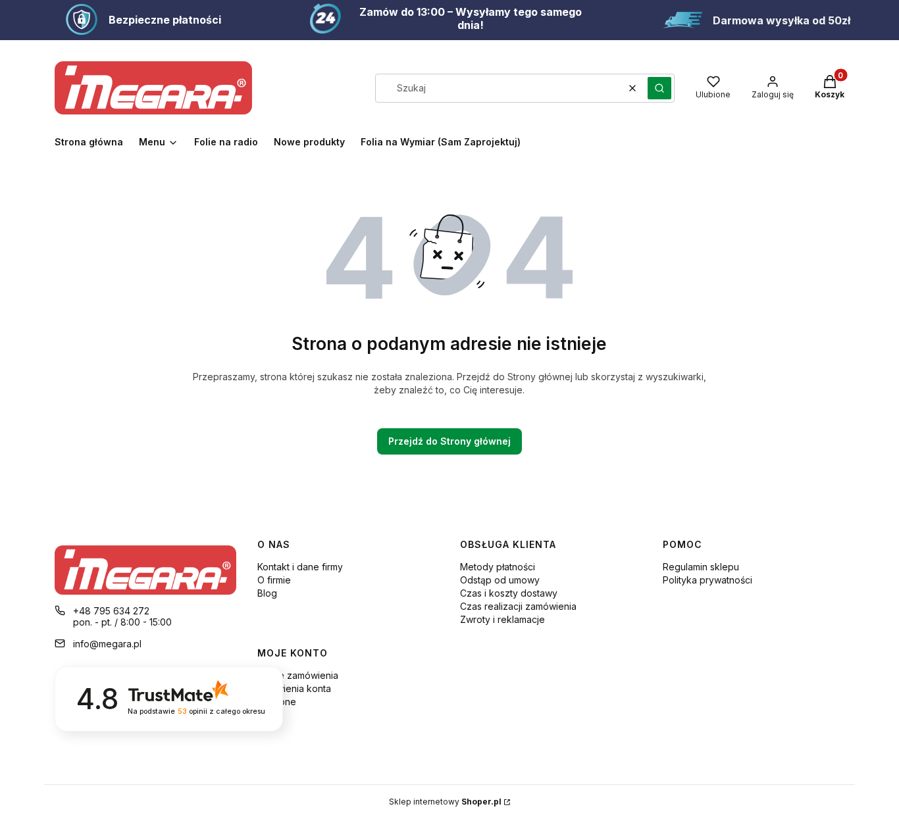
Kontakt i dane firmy (300, 566)
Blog (267, 593)
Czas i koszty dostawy (508, 593)
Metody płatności (497, 566)
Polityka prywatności (707, 579)
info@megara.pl (107, 643)
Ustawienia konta (294, 688)
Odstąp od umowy (500, 579)
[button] (659, 88)
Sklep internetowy (445, 802)
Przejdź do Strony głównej (449, 441)
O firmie (274, 579)
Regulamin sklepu (701, 566)
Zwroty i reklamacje (502, 619)
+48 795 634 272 (111, 610)
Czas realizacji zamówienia (518, 606)
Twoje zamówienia (297, 675)
